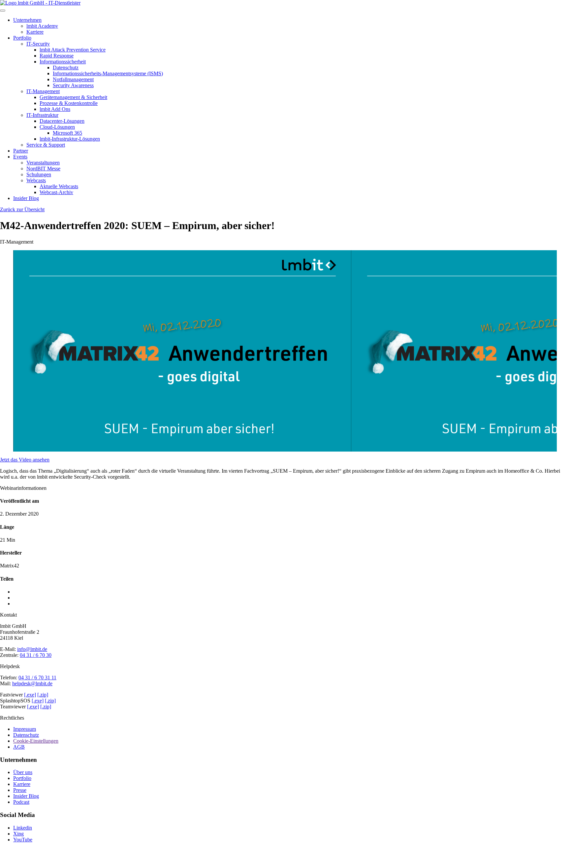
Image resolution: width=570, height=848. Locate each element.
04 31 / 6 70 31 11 (37, 677)
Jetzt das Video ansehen (24, 459)
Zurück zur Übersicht (22, 209)
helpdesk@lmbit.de (32, 683)
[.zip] (42, 694)
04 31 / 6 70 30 (35, 655)
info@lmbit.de (32, 649)
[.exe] (30, 694)
